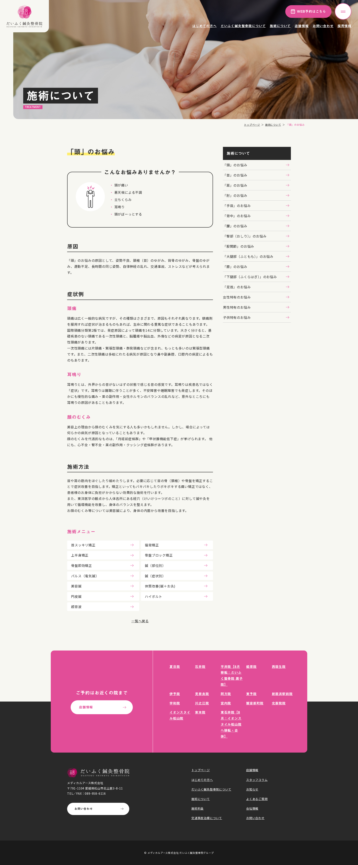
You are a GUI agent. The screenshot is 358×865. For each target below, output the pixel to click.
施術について (280, 26)
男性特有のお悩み (237, 307)
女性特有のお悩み (237, 297)
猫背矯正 (152, 544)
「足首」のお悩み (237, 286)
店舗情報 (301, 26)
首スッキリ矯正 (83, 544)
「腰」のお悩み (235, 225)
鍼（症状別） (155, 575)
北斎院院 (279, 703)
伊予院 (174, 694)
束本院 (200, 712)
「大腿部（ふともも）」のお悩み (248, 256)
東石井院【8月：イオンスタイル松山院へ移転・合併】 (231, 724)
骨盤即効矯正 (81, 565)
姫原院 (251, 666)
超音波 (76, 606)
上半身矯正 (79, 555)
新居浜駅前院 (282, 694)
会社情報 (252, 808)
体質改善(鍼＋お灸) (160, 586)
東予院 (251, 694)
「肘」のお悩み (235, 195)
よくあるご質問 (257, 799)
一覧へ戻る (140, 620)
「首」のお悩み (235, 175)
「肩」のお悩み (235, 185)
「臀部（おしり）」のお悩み (244, 236)
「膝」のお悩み (235, 266)
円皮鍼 (76, 596)
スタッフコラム (257, 780)
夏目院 (174, 666)
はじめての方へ (204, 26)
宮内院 (226, 703)
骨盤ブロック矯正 (159, 555)
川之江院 (202, 703)
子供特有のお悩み (237, 317)
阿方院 (226, 694)
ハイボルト (153, 596)
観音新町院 (255, 703)
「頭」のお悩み (235, 164)
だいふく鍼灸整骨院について (243, 26)
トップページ (252, 124)
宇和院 (174, 703)
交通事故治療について (206, 818)
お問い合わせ (323, 26)
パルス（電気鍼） (85, 575)
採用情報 (344, 26)
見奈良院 (202, 694)
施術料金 (197, 808)
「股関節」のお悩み (238, 246)
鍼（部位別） (155, 565)
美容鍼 (76, 586)
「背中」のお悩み (237, 215)
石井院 (200, 666)
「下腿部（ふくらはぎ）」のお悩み (250, 276)
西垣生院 (279, 666)
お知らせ (252, 789)
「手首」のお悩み (237, 205)
